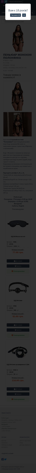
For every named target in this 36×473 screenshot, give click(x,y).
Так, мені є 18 (15, 15)
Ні (24, 15)
